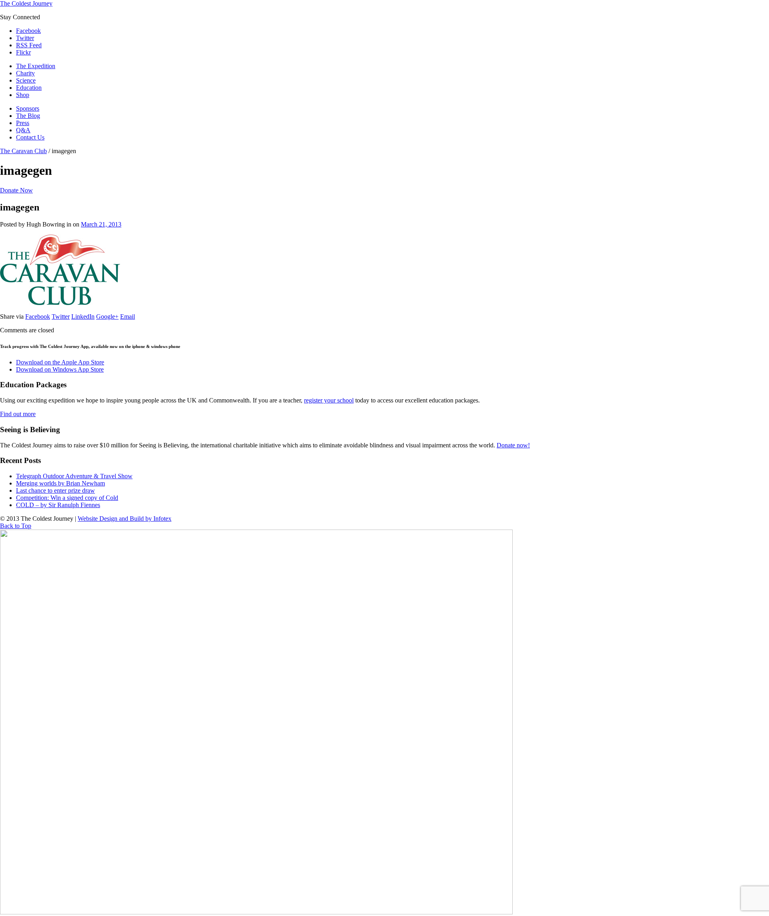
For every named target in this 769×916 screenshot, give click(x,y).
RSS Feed (29, 45)
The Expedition (35, 66)
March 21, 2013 (101, 224)
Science (26, 80)
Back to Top (15, 525)
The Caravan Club (23, 151)
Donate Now (16, 190)
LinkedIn (83, 316)
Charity (25, 73)
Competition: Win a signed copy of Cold (67, 497)
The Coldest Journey (26, 3)
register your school (329, 400)
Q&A (23, 130)
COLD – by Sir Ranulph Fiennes (58, 504)
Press (22, 122)
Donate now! (513, 445)
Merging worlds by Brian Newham (60, 483)
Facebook (28, 30)
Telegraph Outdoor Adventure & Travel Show (74, 476)
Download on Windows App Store (60, 369)
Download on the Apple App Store (60, 362)
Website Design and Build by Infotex (124, 518)
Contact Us (30, 137)
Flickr (23, 52)
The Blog (28, 115)
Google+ (107, 316)
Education (29, 87)
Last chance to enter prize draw (55, 490)
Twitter (25, 37)
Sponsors (27, 108)
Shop (22, 94)
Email (127, 316)
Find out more (18, 413)
